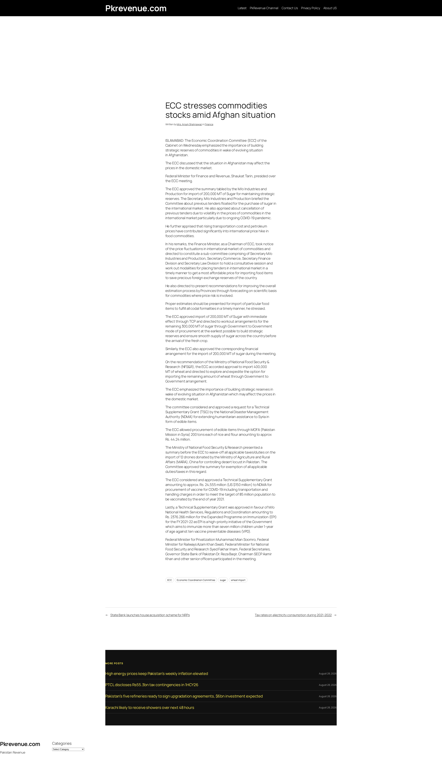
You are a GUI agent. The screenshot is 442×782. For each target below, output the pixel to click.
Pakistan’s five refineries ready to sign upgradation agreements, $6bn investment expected (184, 696)
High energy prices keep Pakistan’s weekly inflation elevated (156, 673)
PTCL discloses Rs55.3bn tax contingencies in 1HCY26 (151, 685)
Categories (61, 743)
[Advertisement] (221, 52)
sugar (223, 580)
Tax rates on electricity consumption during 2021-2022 (293, 615)
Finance (209, 124)
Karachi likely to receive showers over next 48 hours (149, 707)
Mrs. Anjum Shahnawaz (189, 124)
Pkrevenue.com (136, 8)
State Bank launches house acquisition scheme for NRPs (150, 615)
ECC (169, 580)
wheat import (238, 580)
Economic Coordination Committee (196, 580)
